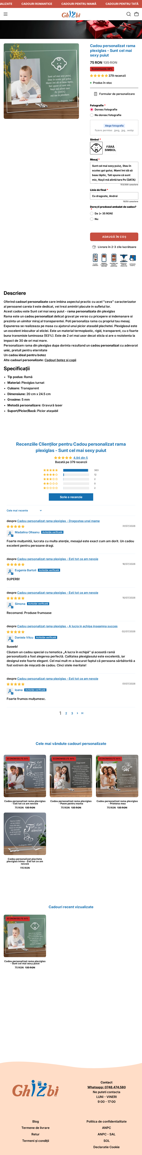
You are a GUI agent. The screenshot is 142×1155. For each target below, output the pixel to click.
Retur (35, 1134)
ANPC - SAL (106, 1134)
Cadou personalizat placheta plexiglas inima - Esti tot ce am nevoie (25, 861)
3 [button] (72, 713)
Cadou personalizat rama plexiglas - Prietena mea (117, 802)
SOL (107, 1141)
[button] (128, 14)
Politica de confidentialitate (107, 1121)
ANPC (106, 1128)
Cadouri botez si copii (60, 360)
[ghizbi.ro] (71, 14)
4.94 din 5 (80, 458)
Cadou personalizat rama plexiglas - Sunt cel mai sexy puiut (24, 962)
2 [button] (66, 713)
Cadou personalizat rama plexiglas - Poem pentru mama (71, 802)
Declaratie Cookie (106, 1147)
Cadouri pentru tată (122, 4)
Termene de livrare (35, 1128)
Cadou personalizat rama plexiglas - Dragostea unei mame (58, 521)
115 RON (25, 868)
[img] (15, 526)
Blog (35, 1121)
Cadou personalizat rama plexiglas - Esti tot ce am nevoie (57, 559)
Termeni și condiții (35, 1141)
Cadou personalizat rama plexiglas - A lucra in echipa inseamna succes (67, 626)
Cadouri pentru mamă (78, 4)
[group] (71, 942)
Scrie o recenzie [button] (71, 497)
